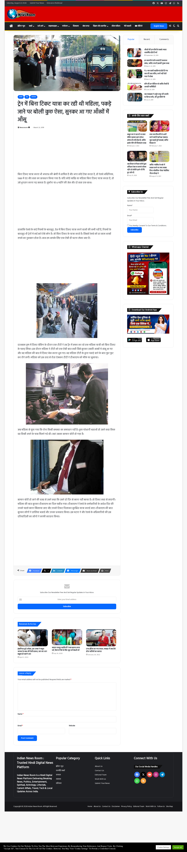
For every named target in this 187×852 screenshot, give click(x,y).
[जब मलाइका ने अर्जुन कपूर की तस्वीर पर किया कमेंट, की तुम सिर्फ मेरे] (134, 97)
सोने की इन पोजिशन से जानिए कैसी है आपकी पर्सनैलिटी (156, 85)
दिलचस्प (76, 26)
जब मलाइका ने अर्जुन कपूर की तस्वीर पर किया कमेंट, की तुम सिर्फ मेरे (156, 96)
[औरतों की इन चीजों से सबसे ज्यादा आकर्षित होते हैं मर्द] (134, 52)
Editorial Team (101, 774)
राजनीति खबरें (60, 770)
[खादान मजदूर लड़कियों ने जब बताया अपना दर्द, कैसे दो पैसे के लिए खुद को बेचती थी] (67, 637)
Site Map (169, 806)
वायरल (33, 96)
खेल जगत (86, 26)
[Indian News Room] (21, 13)
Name (20, 714)
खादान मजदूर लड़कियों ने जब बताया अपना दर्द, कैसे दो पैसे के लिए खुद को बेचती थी (66, 649)
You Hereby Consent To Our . (147, 225)
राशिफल (58, 783)
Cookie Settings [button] (163, 847)
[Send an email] (29, 127)
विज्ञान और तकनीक (99, 26)
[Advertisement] (67, 152)
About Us (98, 766)
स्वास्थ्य (58, 779)
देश (27, 96)
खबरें (30, 26)
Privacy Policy (126, 806)
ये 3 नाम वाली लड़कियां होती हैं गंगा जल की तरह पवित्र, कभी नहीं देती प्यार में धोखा (156, 73)
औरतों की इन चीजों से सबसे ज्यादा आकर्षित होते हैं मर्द (155, 51)
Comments (164, 39)
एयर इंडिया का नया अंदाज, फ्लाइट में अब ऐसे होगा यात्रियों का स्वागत (101, 650)
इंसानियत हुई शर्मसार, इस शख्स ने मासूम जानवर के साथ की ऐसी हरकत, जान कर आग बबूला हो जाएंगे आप (32, 651)
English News (159, 26)
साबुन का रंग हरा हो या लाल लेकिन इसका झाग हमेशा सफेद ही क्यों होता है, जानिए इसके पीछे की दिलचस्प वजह (136, 139)
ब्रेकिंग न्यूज (21, 26)
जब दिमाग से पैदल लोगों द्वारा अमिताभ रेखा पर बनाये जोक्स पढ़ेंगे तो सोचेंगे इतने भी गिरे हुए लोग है (136, 168)
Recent (147, 39)
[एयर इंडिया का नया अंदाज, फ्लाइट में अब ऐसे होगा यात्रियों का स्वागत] (101, 637)
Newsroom (24, 127)
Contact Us (99, 770)
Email (20, 725)
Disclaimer (116, 806)
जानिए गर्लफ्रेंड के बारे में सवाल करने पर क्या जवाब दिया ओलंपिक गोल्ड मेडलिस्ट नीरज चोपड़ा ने (159, 169)
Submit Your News (37, 3)
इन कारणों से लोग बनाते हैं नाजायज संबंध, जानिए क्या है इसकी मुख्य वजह (156, 62)
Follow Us (161, 806)
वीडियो (139, 26)
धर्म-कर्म (40, 26)
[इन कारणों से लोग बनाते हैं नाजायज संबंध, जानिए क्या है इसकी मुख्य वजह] (134, 63)
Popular (131, 39)
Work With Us (100, 779)
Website (72, 725)
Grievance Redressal (54, 3)
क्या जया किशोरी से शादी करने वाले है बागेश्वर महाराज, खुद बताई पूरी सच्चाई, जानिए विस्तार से (158, 139)
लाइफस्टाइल (52, 26)
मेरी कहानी (127, 26)
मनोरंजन (65, 26)
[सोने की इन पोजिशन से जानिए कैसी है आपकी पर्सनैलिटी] (134, 86)
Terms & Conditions (158, 225)
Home (90, 806)
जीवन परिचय (116, 26)
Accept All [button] (178, 847)
